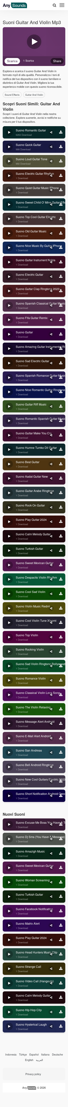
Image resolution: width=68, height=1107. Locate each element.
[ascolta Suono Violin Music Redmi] (9, 608)
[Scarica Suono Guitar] (60, 334)
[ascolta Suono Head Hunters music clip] (9, 954)
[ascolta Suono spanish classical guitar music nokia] (9, 305)
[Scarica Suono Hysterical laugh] (60, 1026)
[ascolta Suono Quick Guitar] (9, 147)
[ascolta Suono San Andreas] (9, 752)
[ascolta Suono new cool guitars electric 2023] (9, 781)
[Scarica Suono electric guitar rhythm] (60, 175)
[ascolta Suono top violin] (9, 637)
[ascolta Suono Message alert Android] (9, 723)
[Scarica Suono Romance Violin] (60, 680)
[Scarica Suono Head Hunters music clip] (60, 954)
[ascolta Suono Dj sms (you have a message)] (9, 839)
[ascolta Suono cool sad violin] (9, 594)
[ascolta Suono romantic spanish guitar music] (9, 421)
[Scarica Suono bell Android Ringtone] (60, 767)
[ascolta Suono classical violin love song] (9, 695)
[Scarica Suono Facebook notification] (60, 911)
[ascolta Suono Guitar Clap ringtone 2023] (9, 291)
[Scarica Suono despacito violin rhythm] (60, 579)
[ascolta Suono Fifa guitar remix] (9, 320)
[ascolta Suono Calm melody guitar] (9, 536)
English (29, 1060)
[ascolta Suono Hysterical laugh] (9, 1026)
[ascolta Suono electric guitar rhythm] (9, 175)
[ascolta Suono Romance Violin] (9, 680)
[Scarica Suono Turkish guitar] (60, 551)
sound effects (12, 94)
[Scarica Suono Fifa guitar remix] (60, 320)
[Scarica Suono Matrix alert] (60, 925)
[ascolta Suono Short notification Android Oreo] (9, 796)
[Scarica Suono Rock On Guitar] (60, 507)
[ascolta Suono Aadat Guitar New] (9, 478)
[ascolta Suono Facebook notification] (9, 911)
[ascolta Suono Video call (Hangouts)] (9, 983)
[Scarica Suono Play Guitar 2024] (60, 522)
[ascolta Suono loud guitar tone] (9, 161)
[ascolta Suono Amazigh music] (9, 853)
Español (34, 1054)
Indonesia (11, 1054)
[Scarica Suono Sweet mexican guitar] (60, 565)
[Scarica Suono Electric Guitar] (60, 276)
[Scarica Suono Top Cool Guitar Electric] (60, 219)
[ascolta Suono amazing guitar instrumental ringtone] (9, 349)
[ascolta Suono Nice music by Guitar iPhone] (9, 248)
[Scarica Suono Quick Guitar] (60, 147)
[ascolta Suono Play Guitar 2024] (9, 522)
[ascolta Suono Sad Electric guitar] (9, 363)
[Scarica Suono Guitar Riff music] (60, 406)
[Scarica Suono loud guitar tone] (60, 161)
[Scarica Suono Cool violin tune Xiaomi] (60, 622)
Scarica (12, 61)
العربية (39, 1060)
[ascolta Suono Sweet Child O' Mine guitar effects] (9, 204)
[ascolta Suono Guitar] (9, 334)
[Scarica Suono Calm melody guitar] (60, 536)
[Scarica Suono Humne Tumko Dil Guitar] (60, 450)
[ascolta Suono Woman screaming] (9, 882)
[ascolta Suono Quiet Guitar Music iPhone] (9, 190)
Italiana (45, 1054)
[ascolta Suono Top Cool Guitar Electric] (9, 219)
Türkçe (23, 1054)
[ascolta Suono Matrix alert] (9, 925)
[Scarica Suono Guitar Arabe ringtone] (60, 493)
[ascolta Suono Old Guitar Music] (9, 233)
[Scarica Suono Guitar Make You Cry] (60, 435)
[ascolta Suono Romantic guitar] (9, 132)
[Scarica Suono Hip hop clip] (60, 1012)
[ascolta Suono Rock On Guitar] (9, 507)
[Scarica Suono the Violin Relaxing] (60, 709)
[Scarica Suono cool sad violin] (60, 594)
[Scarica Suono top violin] (60, 637)
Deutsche (57, 1054)
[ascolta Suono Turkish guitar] (9, 551)
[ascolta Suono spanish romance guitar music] (9, 377)
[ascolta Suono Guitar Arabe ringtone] (9, 493)
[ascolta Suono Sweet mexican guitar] (9, 565)
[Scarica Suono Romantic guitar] (60, 132)
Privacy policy (33, 1074)
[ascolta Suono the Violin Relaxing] (9, 709)
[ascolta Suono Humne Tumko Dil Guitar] (9, 450)
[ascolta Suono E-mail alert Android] (9, 738)
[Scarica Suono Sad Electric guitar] (60, 363)
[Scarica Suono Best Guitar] (60, 464)
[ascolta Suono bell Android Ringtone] (9, 767)
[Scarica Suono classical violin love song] (60, 695)
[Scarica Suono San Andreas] (60, 752)
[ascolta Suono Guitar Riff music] (9, 406)
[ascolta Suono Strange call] (9, 969)
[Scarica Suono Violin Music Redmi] (60, 608)
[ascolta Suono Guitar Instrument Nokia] (9, 262)
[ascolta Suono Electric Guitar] (9, 276)
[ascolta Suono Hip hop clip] (9, 1012)
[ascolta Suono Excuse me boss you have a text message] (9, 824)
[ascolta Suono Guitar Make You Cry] (9, 435)
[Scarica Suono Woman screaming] (60, 882)
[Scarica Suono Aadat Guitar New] (60, 478)
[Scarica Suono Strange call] (60, 969)
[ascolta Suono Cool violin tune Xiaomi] (9, 622)
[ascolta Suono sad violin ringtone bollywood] (9, 666)
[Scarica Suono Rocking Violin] (60, 651)
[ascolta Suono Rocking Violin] (9, 651)
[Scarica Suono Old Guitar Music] (60, 233)
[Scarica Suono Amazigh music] (60, 853)
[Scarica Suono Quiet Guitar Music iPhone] (60, 190)
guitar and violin (34, 94)
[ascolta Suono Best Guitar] (9, 464)
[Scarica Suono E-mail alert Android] (60, 738)
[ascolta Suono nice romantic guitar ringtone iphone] (9, 392)
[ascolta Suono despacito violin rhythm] (9, 579)
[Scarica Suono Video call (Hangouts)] (60, 983)
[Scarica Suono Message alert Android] (60, 723)
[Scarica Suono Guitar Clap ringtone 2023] (60, 291)
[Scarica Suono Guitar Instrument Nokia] (60, 262)
